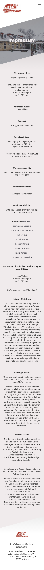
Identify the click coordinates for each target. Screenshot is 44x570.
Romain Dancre (22, 244)
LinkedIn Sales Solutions (22, 230)
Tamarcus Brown (22, 248)
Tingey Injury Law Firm (22, 257)
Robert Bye (22, 235)
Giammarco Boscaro (22, 226)
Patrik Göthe (22, 239)
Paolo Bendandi (22, 253)
